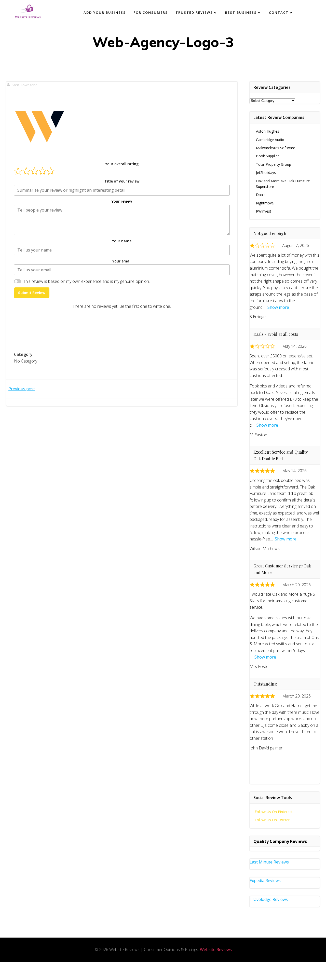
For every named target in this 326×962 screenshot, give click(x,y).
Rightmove (265, 203)
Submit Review (31, 292)
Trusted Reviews (194, 12)
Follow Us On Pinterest (274, 811)
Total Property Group (273, 164)
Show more (278, 307)
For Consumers (150, 12)
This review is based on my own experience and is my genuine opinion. (86, 281)
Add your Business (105, 12)
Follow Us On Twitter (272, 819)
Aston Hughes (267, 131)
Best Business (241, 12)
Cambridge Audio (270, 139)
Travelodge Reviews (269, 899)
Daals (260, 194)
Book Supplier (267, 156)
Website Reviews (216, 949)
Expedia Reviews (265, 880)
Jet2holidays (266, 172)
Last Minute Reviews (269, 862)
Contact (279, 12)
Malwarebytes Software (275, 147)
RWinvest (263, 211)
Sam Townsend (24, 84)
